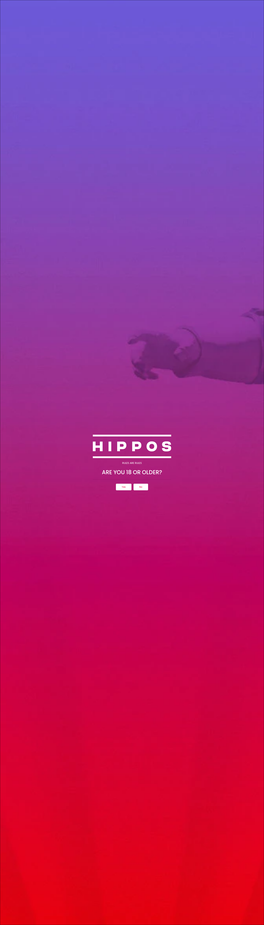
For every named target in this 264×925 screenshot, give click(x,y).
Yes (124, 487)
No (140, 487)
